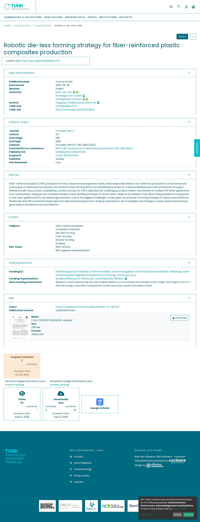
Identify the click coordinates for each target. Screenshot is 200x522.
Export (182, 36)
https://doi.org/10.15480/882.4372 (40, 61)
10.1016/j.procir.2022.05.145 (70, 152)
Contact (78, 456)
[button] (193, 7)
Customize (146, 514)
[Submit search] (171, 6)
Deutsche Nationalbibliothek (47, 506)
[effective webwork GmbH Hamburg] (154, 465)
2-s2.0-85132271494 (67, 155)
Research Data (75, 17)
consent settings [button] (14, 384)
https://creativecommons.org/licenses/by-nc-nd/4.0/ (87, 306)
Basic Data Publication (21, 73)
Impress (78, 482)
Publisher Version (19, 122)
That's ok (188, 514)
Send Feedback (83, 463)
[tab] (100, 73)
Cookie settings (83, 469)
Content (13, 217)
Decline (177, 514)
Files (11, 298)
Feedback (197, 148)
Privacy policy (82, 475)
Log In (186, 7)
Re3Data (112, 506)
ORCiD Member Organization (70, 506)
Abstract (14, 175)
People (92, 17)
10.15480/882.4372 (66, 106)
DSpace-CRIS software (158, 456)
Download (181, 317)
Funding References (20, 263)
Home (7, 25)
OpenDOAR (137, 506)
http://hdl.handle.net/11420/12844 (75, 109)
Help (179, 7)
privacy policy (180, 508)
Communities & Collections (23, 17)
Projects (125, 17)
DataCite (92, 506)
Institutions (108, 17)
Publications (53, 17)
